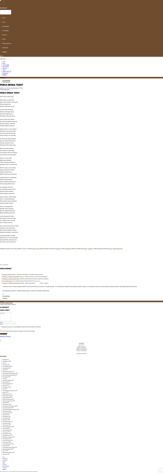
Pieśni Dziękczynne (6, 411)
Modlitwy (5, 34)
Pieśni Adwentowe (6, 404)
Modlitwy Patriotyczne (6, 397)
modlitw (90, 248)
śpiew (7, 303)
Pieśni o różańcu (5, 431)
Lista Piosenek (6, 30)
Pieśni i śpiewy (5, 414)
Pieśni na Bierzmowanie (6, 421)
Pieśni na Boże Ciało (6, 423)
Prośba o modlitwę (7, 43)
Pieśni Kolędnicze (5, 416)
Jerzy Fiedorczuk (5, 368)
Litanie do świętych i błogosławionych (9, 390)
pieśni (85, 248)
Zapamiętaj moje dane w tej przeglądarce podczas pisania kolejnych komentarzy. (21, 327)
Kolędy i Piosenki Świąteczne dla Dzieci (9, 375)
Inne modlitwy (5, 364)
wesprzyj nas (35, 248)
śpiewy (11, 303)
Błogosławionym (118, 248)
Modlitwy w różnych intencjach (8, 400)
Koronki (4, 378)
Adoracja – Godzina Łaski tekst (11, 276)
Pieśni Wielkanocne (6, 433)
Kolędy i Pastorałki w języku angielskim (9, 373)
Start (4, 17)
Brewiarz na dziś (7, 274)
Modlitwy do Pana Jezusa (7, 395)
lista (1, 303)
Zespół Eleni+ (5, 454)
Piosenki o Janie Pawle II (7, 440)
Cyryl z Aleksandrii (7, 281)
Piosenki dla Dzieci (6, 438)
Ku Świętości (4, 385)
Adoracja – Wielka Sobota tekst (11, 283)
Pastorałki (4, 402)
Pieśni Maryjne (6, 82)
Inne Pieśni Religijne (6, 366)
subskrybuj (69, 248)
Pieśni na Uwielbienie (6, 430)
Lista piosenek (6, 80)
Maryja (4, 303)
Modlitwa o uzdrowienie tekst (11, 279)
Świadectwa (5, 47)
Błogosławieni (6, 26)
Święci (4, 22)
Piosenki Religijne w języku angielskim (9, 447)
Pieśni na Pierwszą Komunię (7, 426)
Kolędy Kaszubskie (6, 376)
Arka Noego (4, 359)
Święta (4, 39)
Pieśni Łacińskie (5, 418)
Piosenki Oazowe (5, 442)
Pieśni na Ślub (5, 428)
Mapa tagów (5, 467)
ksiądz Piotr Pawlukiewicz (7, 383)
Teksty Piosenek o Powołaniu (7, 452)
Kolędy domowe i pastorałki (7, 371)
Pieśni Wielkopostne (6, 435)
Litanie (4, 388)
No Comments (14, 88)
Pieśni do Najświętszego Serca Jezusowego (10, 409)
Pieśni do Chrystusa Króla (7, 407)
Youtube (58, 248)
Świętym (110, 248)
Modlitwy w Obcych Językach (7, 399)
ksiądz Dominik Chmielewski (7, 380)
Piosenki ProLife (5, 445)
